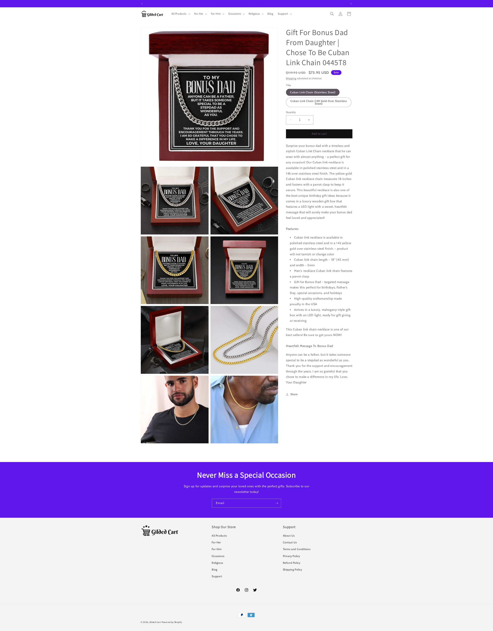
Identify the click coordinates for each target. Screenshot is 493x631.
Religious (217, 563)
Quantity (291, 112)
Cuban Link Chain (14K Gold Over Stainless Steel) (318, 102)
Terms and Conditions (297, 549)
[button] (180, 14)
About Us (289, 535)
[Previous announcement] (142, 3)
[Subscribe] (276, 503)
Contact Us (290, 542)
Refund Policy (291, 563)
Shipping (291, 78)
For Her (216, 542)
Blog (214, 569)
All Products (219, 535)
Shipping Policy (292, 569)
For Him (216, 549)
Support (217, 576)
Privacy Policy (291, 556)
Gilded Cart (155, 622)
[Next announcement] (351, 3)
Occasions (218, 556)
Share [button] (294, 394)
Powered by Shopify (172, 622)
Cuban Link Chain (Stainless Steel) (312, 92)
